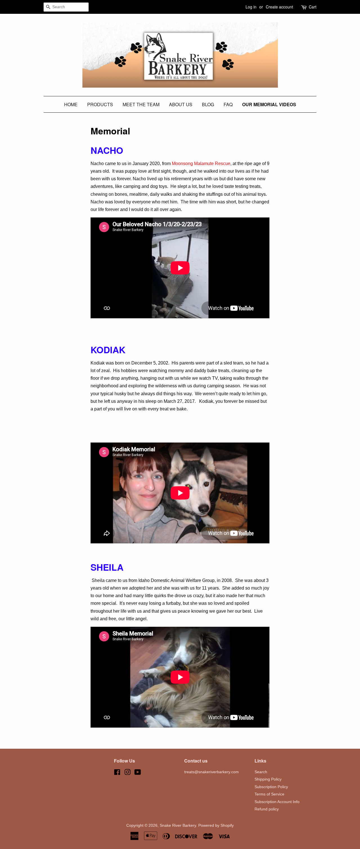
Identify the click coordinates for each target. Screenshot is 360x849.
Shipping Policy (268, 779)
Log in (251, 7)
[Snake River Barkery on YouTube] (137, 773)
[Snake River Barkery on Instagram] (127, 773)
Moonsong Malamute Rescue (201, 163)
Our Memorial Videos (269, 104)
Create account (279, 7)
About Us (180, 104)
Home (71, 104)
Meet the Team (141, 104)
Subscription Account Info (277, 802)
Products (100, 104)
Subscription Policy (271, 787)
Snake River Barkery (178, 825)
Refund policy (267, 809)
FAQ (228, 104)
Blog (208, 104)
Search (261, 772)
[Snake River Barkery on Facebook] (117, 773)
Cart (312, 7)
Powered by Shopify (216, 825)
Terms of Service (269, 794)
